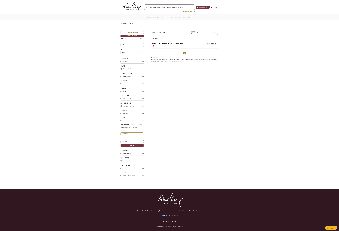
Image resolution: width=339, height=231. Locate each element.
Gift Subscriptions (186, 211)
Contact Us (140, 211)
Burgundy (125, 91)
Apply (132, 145)
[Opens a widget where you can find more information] (331, 228)
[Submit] (146, 7)
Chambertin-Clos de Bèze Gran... (131, 69)
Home (149, 17)
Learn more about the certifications (174, 61)
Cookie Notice (149, 211)
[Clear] (193, 7)
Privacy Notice (159, 211)
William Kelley (127, 76)
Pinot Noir (125, 113)
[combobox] (169, 7)
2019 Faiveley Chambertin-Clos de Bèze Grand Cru (168, 43)
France (125, 84)
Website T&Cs (197, 211)
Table (124, 161)
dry (123, 168)
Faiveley (125, 61)
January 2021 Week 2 (129, 175)
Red (124, 121)
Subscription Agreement (172, 211)
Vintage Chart (176, 17)
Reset (141, 39)
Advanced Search (132, 32)
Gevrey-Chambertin (128, 106)
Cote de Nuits (127, 98)
